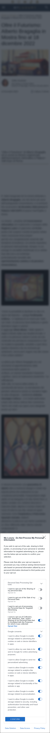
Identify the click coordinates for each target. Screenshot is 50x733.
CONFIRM (15, 719)
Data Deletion (10, 728)
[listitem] (25, 583)
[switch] (40, 589)
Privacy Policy (39, 728)
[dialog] (25, 633)
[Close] (45, 538)
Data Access (25, 728)
